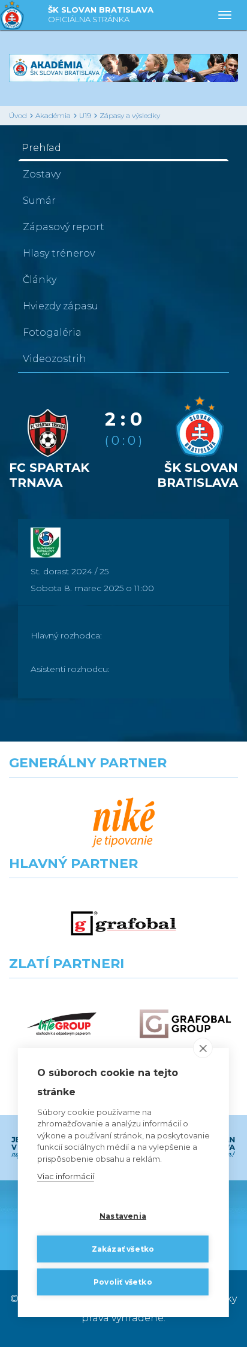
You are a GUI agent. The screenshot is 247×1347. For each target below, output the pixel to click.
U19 (85, 115)
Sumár (39, 200)
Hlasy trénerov (59, 253)
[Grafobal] (123, 923)
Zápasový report (63, 227)
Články (39, 279)
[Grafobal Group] (185, 1023)
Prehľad (41, 147)
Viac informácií (65, 1176)
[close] (203, 1048)
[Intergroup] (62, 1023)
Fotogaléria (52, 332)
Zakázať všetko (123, 1248)
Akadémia (53, 115)
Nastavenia (123, 1216)
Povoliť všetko (123, 1281)
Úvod (18, 115)
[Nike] (123, 822)
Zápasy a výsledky (130, 115)
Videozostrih (54, 358)
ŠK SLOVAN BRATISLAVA (100, 14)
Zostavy (42, 174)
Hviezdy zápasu (60, 306)
